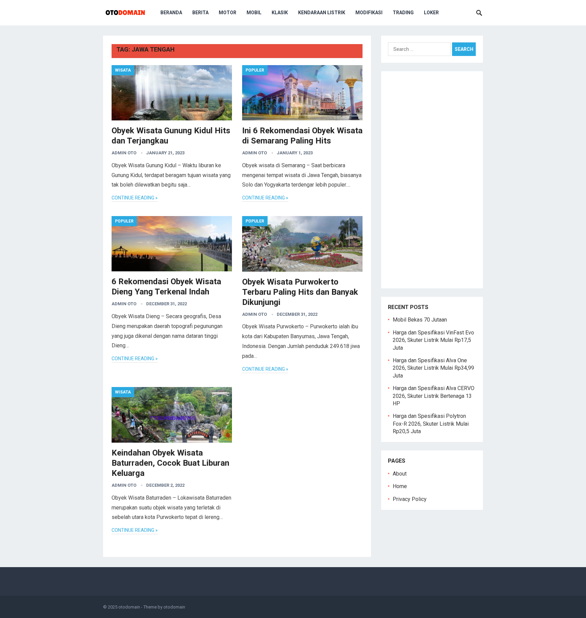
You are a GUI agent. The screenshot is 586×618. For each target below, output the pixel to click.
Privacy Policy (410, 499)
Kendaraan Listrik (321, 12)
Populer (255, 70)
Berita (200, 12)
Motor (227, 12)
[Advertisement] (432, 180)
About (400, 473)
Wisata (123, 70)
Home (400, 486)
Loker (431, 12)
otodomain (129, 607)
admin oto (124, 152)
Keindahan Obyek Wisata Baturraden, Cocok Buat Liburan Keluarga (170, 463)
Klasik (280, 12)
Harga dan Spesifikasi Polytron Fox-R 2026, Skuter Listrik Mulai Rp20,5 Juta (431, 423)
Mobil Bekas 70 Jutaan (420, 319)
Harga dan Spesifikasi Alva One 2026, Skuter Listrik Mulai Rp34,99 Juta (433, 368)
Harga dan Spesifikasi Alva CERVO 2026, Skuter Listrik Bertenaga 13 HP (433, 396)
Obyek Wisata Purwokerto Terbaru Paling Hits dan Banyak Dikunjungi (300, 292)
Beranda (171, 12)
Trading (403, 12)
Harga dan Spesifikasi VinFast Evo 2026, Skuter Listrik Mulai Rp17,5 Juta (433, 340)
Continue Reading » (135, 197)
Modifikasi (369, 12)
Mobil (254, 12)
